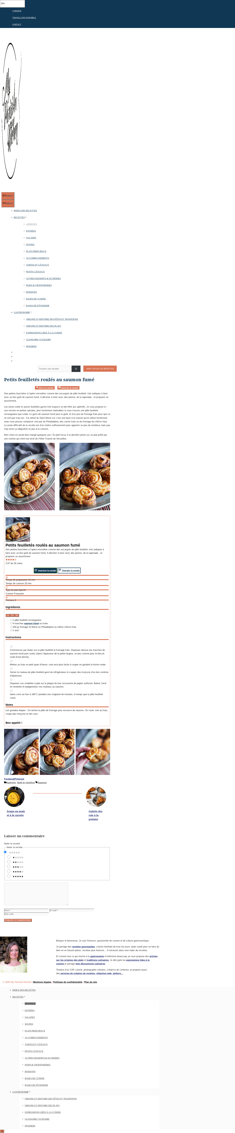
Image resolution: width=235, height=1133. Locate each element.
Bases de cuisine (36, 299)
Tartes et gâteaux (37, 265)
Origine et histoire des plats (43, 326)
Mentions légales (42, 982)
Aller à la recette (46, 388)
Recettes (19, 217)
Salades (31, 238)
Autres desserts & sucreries (43, 278)
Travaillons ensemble (24, 18)
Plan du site (90, 982)
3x (17, 615)
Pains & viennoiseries (39, 285)
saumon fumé (31, 623)
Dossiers (31, 346)
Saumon (42, 782)
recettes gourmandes (83, 946)
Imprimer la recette (69, 388)
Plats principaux (36, 251)
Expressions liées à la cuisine (44, 333)
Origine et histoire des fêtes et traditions (52, 319)
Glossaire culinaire (38, 339)
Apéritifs (31, 224)
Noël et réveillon (26, 782)
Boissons (31, 292)
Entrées (31, 231)
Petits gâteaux (35, 272)
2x (12, 615)
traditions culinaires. (97, 960)
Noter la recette (12, 843)
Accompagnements (37, 258)
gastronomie (97, 956)
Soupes (30, 244)
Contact (16, 24)
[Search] (76, 369)
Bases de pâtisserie (37, 305)
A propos (16, 11)
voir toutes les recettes (100, 369)
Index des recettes (25, 210)
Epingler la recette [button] (71, 570)
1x (8, 615)
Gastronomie (22, 312)
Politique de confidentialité (67, 982)
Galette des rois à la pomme (95, 815)
